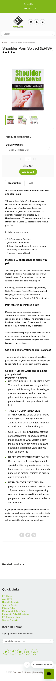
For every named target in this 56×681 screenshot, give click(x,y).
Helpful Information (11, 602)
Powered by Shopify (41, 672)
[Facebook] (13, 652)
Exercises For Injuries (22, 672)
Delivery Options (14, 144)
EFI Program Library (12, 617)
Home (4, 42)
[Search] (52, 33)
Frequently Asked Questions (15, 614)
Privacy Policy (8, 608)
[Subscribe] (50, 641)
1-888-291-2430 (29, 8)
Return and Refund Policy (14, 611)
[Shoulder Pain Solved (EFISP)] (28, 89)
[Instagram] (27, 652)
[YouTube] (34, 652)
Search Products (10, 620)
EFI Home (7, 596)
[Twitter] (6, 652)
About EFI (7, 599)
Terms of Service (10, 605)
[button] (9, 52)
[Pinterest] (20, 652)
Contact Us (28, 4)
